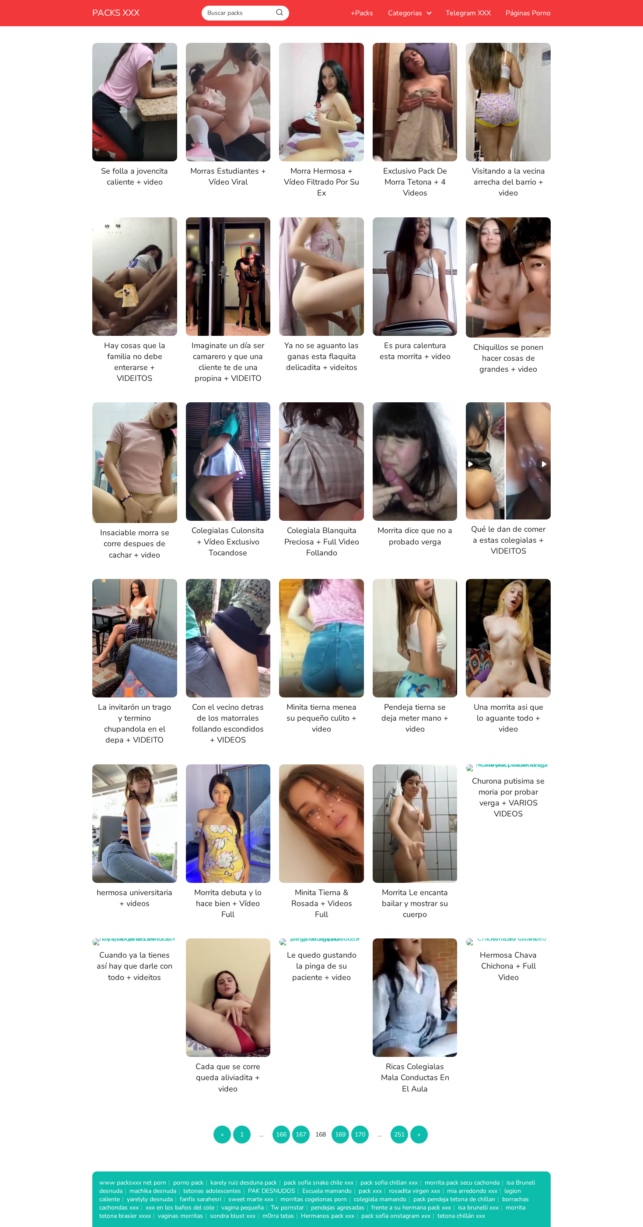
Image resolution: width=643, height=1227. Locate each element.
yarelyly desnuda (150, 1199)
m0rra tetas (278, 1216)
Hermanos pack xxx (327, 1216)
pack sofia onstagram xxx (395, 1216)
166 (281, 1134)
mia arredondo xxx (472, 1191)
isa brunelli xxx (478, 1207)
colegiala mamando (380, 1199)
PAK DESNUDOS (271, 1191)
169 (340, 1134)
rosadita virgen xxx (414, 1191)
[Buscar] (279, 13)
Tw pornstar (287, 1207)
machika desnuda (152, 1191)
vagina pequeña (242, 1207)
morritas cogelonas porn (313, 1199)
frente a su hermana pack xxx (411, 1207)
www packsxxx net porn (132, 1182)
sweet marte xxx (250, 1199)
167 (301, 1134)
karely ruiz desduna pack (243, 1182)
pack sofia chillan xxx (389, 1182)
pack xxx (370, 1191)
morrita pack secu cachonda (462, 1182)
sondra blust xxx (232, 1216)
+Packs (362, 13)
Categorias (405, 13)
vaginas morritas (180, 1216)
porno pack (188, 1182)
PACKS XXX (116, 13)
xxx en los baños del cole (180, 1207)
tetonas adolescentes (212, 1191)
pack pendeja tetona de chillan (454, 1199)
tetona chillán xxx (461, 1216)
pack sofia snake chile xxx (318, 1182)
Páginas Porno (528, 13)
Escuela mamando (327, 1191)
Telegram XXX (468, 13)
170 (360, 1134)
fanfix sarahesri (200, 1199)
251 (399, 1134)
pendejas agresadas (337, 1207)
